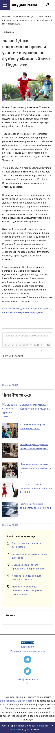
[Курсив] (9, 345)
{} (38, 345)
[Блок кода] (31, 345)
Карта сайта (27, 646)
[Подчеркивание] (12, 345)
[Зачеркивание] (16, 345)
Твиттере (41, 725)
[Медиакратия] (24, 5)
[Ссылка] (34, 345)
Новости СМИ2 (10, 385)
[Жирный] (5, 345)
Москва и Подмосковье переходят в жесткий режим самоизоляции (27, 590)
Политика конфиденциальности (27, 651)
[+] (42, 345)
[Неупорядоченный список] (23, 345)
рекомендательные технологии (17, 700)
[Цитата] (27, 345)
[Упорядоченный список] (20, 345)
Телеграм (15, 729)
